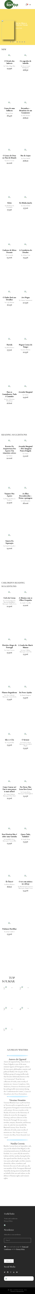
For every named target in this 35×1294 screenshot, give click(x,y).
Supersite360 (18, 1289)
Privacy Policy (8, 1221)
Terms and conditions (10, 1218)
